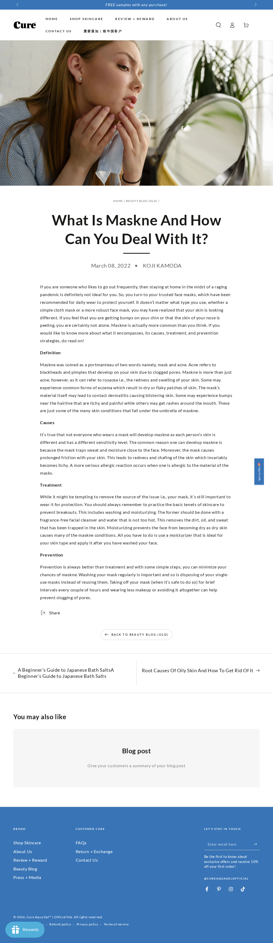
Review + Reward (30, 859)
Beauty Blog (25, 868)
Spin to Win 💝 (259, 471)
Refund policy (60, 924)
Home (118, 200)
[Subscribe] (257, 844)
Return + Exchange (94, 851)
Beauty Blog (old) (141, 200)
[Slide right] (255, 5)
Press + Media (27, 877)
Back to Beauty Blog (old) (139, 634)
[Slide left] (17, 5)
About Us (22, 851)
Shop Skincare (27, 842)
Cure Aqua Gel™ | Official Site (49, 917)
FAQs (81, 842)
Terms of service (116, 924)
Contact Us (87, 859)
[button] (218, 25)
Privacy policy (87, 924)
